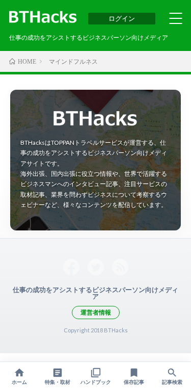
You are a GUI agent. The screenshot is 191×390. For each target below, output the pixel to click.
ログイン (121, 18)
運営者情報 (95, 312)
